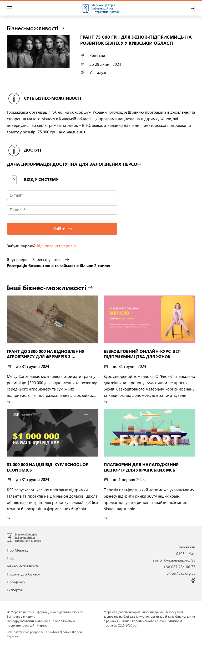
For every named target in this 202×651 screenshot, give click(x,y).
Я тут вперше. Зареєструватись (35, 259)
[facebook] (193, 581)
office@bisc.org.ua (180, 573)
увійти (59, 229)
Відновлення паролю (56, 245)
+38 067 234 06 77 (179, 566)
